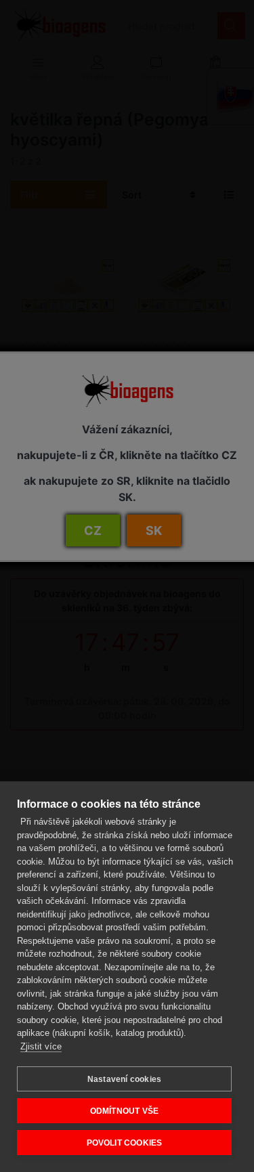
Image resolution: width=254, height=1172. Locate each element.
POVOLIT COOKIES (125, 1143)
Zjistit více (41, 1046)
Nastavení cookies (124, 1079)
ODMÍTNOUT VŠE (124, 1111)
